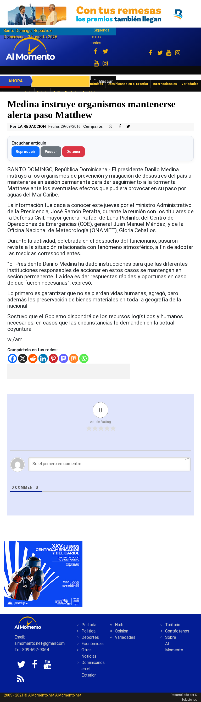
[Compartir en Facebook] (117, 127)
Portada (88, 624)
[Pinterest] (53, 358)
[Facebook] (12, 358)
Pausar (51, 152)
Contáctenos (177, 631)
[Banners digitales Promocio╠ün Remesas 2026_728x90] (100, 14)
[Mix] (73, 358)
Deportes (90, 637)
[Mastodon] (63, 358)
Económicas (92, 643)
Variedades (125, 637)
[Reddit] (32, 358)
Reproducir (25, 152)
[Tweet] (126, 127)
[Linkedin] (43, 358)
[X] (22, 358)
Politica (88, 631)
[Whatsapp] (83, 358)
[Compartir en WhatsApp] (108, 127)
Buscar (106, 81)
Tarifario (172, 624)
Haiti (119, 624)
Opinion (121, 631)
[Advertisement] (68, 371)
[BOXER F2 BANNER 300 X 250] (43, 573)
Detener (73, 152)
